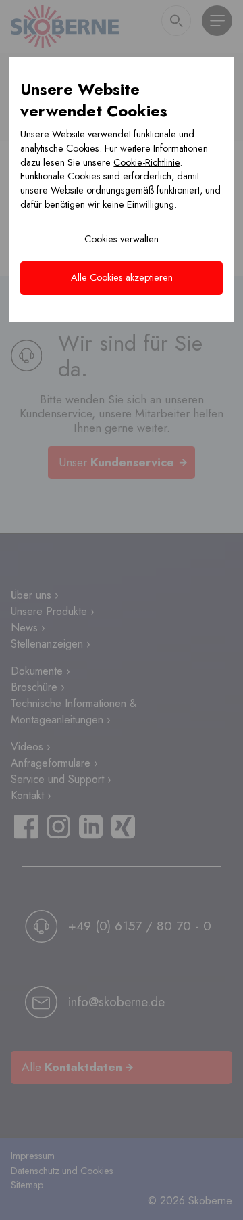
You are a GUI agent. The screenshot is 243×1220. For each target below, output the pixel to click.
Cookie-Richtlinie (146, 162)
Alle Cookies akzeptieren (122, 277)
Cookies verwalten (121, 239)
